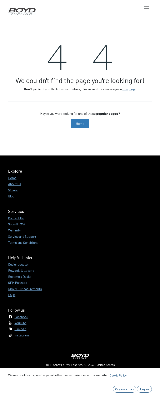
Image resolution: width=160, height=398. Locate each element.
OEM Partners (17, 282)
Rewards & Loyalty (21, 270)
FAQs (11, 295)
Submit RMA (16, 224)
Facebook (21, 317)
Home (80, 123)
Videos (13, 190)
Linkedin (20, 329)
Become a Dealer (19, 276)
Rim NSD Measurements (25, 289)
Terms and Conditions (23, 242)
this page (128, 89)
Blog (11, 196)
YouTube (20, 323)
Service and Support (22, 236)
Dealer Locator (18, 264)
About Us (14, 184)
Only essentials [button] (124, 389)
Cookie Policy (118, 375)
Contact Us (16, 218)
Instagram (22, 335)
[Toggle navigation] (146, 8)
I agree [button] (144, 389)
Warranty (14, 230)
